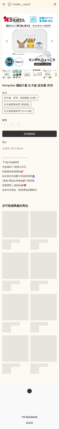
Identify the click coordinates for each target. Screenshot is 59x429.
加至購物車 (29, 133)
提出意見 (29, 423)
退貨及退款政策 (31, 417)
